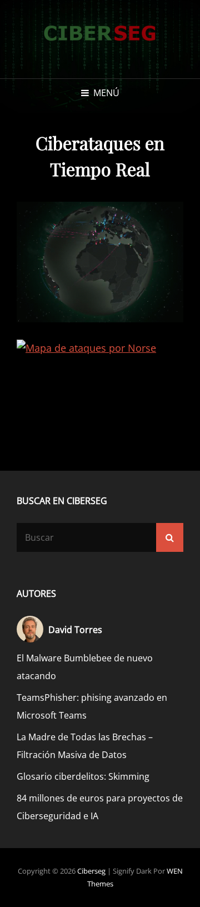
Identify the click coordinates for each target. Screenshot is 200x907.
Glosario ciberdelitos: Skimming (83, 776)
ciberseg (91, 871)
